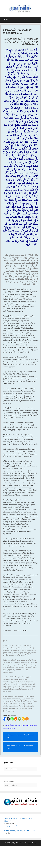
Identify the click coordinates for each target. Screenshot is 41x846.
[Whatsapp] (12, 719)
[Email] (19, 719)
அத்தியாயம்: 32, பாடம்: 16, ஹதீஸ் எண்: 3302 (20, 736)
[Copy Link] (23, 719)
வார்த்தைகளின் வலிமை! (12, 826)
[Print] (15, 719)
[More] (27, 719)
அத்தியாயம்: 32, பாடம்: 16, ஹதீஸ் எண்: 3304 (20, 747)
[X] (8, 719)
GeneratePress (31, 843)
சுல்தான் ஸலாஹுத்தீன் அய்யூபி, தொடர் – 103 (19, 831)
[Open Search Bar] (38, 20)
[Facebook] (4, 719)
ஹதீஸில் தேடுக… (10, 782)
